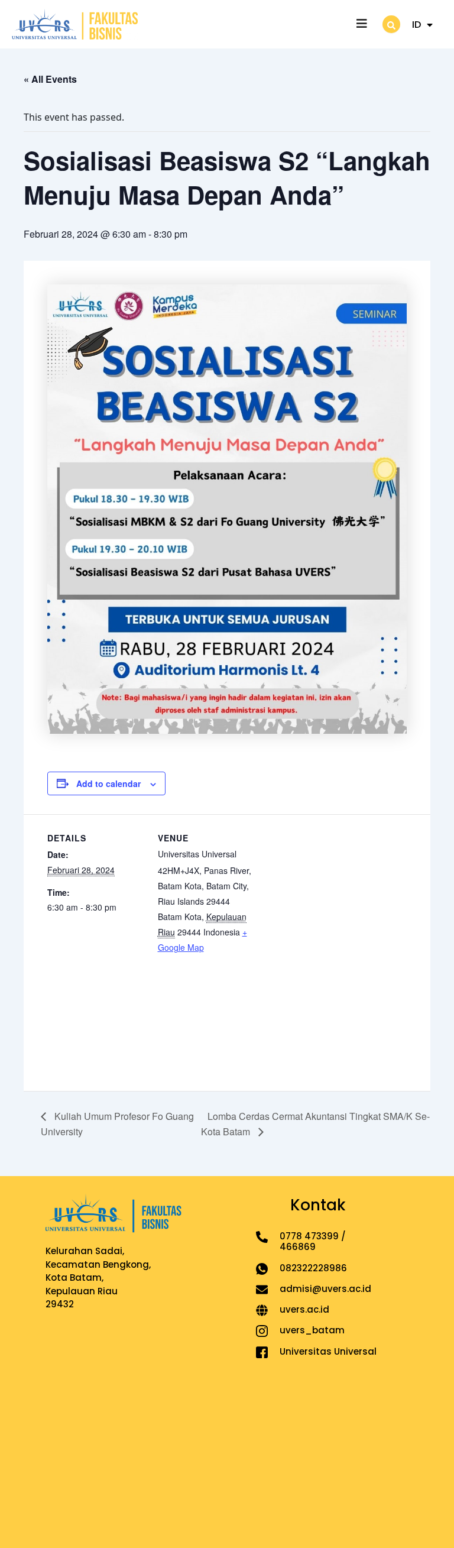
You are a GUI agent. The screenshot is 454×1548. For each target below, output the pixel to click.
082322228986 (313, 1268)
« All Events (50, 79)
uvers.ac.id (304, 1309)
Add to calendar (108, 783)
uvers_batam (312, 1330)
